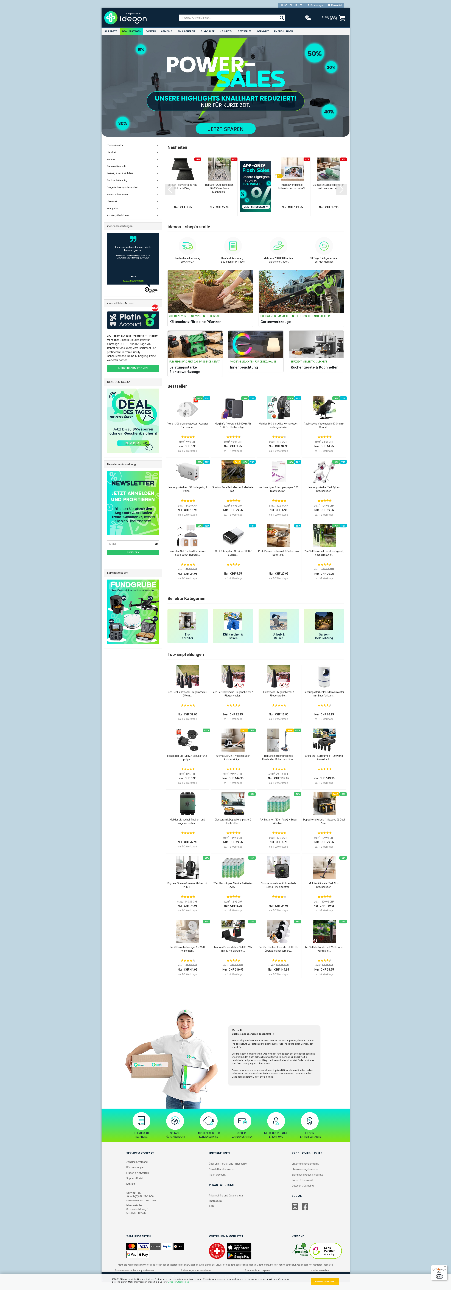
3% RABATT (111, 31)
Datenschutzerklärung (178, 1282)
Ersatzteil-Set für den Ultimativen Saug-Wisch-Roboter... (187, 553)
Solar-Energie (186, 31)
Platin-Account (217, 1174)
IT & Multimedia (115, 145)
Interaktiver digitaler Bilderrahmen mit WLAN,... (292, 186)
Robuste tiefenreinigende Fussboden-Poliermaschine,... (278, 757)
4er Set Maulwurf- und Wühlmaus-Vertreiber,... (324, 949)
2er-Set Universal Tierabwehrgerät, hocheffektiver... (324, 553)
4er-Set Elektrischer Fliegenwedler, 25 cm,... (187, 694)
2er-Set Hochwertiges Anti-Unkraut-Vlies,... (183, 186)
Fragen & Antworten (137, 1172)
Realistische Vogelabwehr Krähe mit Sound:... (324, 425)
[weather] (308, 18)
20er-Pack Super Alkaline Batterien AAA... (233, 885)
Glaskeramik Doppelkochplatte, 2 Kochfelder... (233, 821)
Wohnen (111, 159)
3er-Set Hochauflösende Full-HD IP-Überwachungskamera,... (278, 949)
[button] (170, 189)
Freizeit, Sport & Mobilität (120, 173)
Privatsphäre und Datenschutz (226, 1195)
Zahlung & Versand (137, 1161)
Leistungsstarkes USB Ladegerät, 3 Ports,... (187, 489)
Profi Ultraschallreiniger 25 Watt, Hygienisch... (187, 949)
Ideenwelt (263, 31)
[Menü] (445, 1267)
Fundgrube (207, 31)
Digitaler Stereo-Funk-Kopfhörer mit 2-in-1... (187, 885)
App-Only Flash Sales (118, 215)
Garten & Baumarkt (116, 166)
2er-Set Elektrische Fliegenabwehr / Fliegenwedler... (233, 694)
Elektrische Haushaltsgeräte (307, 1174)
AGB (211, 1206)
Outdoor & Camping (117, 180)
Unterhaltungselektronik (305, 1163)
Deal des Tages (131, 31)
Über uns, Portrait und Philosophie (228, 1163)
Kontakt (130, 1183)
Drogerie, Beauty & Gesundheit (122, 187)
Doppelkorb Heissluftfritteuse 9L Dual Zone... (324, 821)
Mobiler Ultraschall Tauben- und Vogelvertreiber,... (187, 821)
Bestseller (244, 31)
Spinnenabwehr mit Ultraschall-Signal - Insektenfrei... (278, 885)
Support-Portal (134, 1178)
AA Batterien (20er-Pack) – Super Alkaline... (278, 821)
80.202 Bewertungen (133, 280)
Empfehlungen (283, 31)
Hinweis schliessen (324, 1281)
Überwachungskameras (305, 1169)
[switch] (439, 1276)
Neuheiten (226, 31)
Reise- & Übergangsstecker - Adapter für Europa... (187, 425)
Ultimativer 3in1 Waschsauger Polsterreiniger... (233, 757)
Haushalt (111, 152)
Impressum (215, 1200)
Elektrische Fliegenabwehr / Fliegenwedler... (278, 694)
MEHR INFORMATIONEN (133, 368)
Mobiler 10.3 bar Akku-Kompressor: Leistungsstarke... (278, 425)
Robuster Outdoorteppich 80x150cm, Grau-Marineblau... (219, 188)
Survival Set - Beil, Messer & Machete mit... (233, 489)
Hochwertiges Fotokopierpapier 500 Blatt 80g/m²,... (278, 489)
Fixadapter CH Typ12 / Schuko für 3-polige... (187, 757)
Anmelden (133, 552)
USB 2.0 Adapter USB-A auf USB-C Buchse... (233, 553)
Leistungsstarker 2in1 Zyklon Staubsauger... (324, 489)
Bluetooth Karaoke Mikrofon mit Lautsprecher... (328, 186)
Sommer (151, 31)
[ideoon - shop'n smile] (138, 18)
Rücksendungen (135, 1167)
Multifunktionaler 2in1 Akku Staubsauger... (324, 885)
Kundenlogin (316, 5)
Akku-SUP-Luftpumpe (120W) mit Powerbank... (324, 757)
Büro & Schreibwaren (117, 194)
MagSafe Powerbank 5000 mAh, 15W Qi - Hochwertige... (233, 425)
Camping (166, 31)
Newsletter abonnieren (221, 1169)
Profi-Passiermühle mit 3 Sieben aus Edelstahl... (278, 553)
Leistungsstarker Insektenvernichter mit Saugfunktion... (324, 694)
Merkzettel (336, 5)
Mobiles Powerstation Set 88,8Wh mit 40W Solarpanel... (233, 949)
